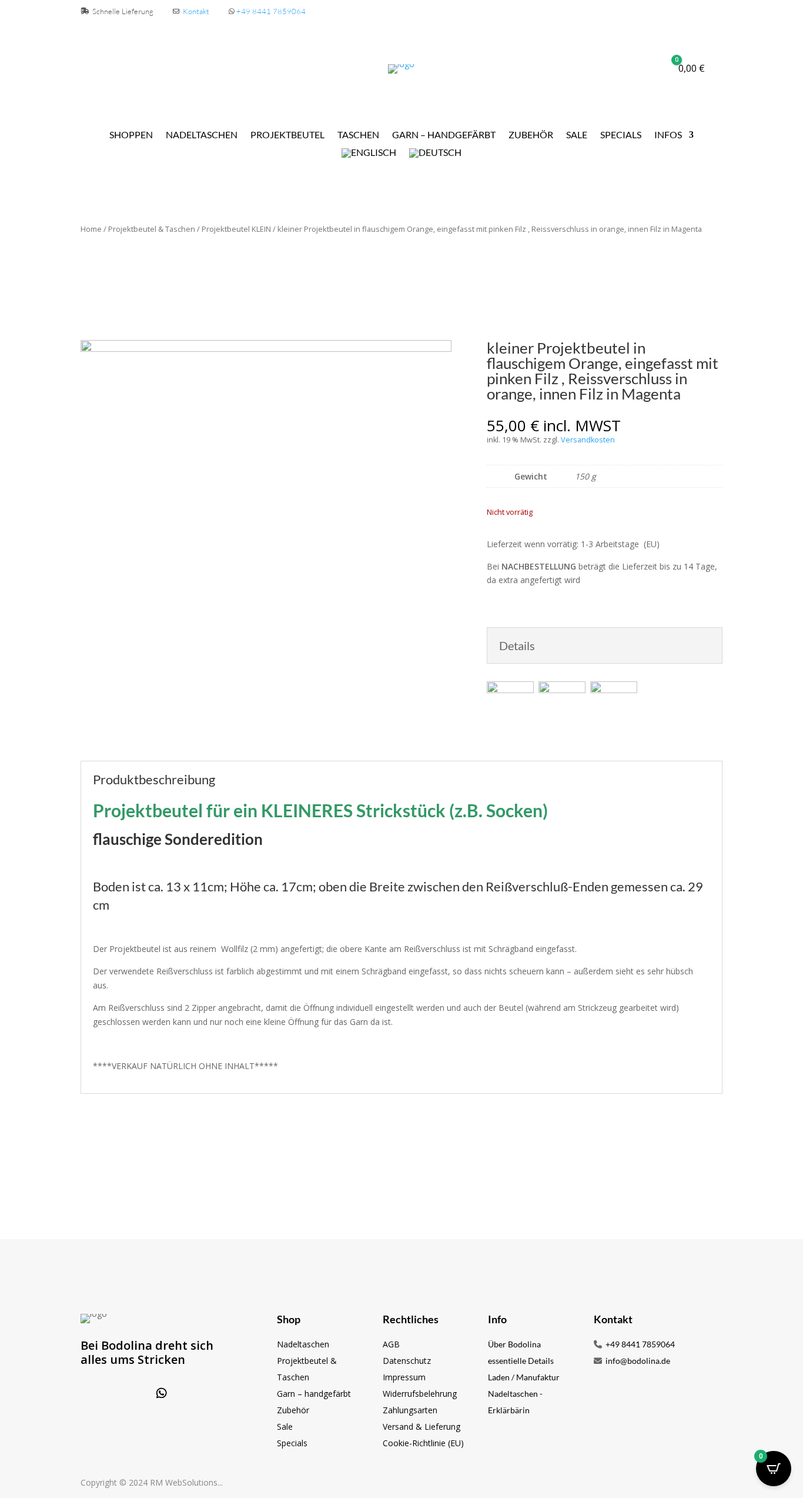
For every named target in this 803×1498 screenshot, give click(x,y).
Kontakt (196, 11)
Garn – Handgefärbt (444, 135)
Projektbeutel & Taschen (151, 229)
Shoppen (131, 135)
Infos (668, 135)
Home (91, 229)
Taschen (358, 135)
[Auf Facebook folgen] (100, 1393)
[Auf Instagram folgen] (131, 1393)
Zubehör (530, 135)
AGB (391, 1344)
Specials (620, 135)
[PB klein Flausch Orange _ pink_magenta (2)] (266, 348)
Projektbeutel (287, 135)
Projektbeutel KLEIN (236, 229)
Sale (576, 135)
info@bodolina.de (637, 1361)
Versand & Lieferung (421, 1426)
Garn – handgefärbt (314, 1393)
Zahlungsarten (410, 1410)
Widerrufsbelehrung (420, 1393)
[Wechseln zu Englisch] (369, 155)
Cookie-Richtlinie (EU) (423, 1443)
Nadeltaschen (201, 135)
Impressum (404, 1377)
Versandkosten (588, 440)
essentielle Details (521, 1361)
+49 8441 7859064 (271, 11)
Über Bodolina (514, 1344)
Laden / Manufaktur (524, 1377)
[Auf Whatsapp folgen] (161, 1393)
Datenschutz (407, 1360)
